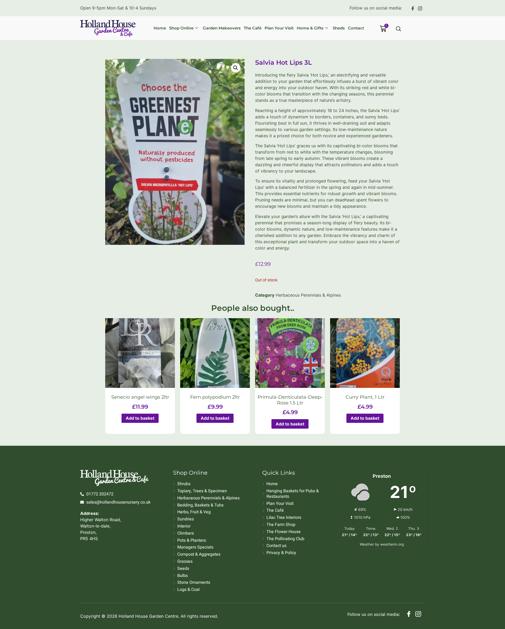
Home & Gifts (310, 28)
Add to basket (140, 418)
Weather (367, 544)
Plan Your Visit (279, 28)
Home (160, 28)
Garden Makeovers (222, 28)
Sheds (339, 28)
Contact (356, 28)
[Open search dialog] (398, 29)
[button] (235, 68)
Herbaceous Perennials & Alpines (308, 295)
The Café (252, 28)
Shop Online (181, 28)
